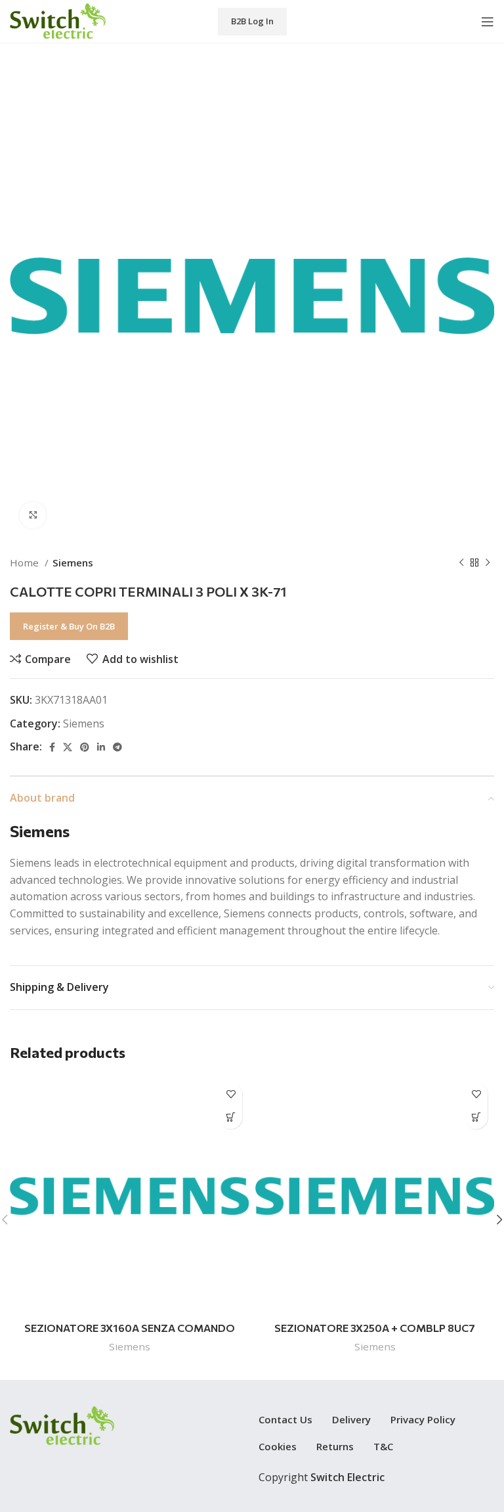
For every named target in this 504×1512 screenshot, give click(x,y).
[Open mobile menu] (487, 22)
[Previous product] (461, 562)
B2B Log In (252, 21)
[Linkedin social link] (101, 747)
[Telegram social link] (117, 747)
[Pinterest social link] (84, 747)
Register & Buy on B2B (69, 626)
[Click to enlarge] (33, 515)
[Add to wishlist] (230, 1094)
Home (25, 562)
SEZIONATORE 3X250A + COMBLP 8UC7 (374, 1327)
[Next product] (487, 562)
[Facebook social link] (52, 747)
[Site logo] (58, 20)
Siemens (72, 562)
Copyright (322, 1477)
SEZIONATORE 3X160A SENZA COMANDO (129, 1327)
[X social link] (67, 747)
